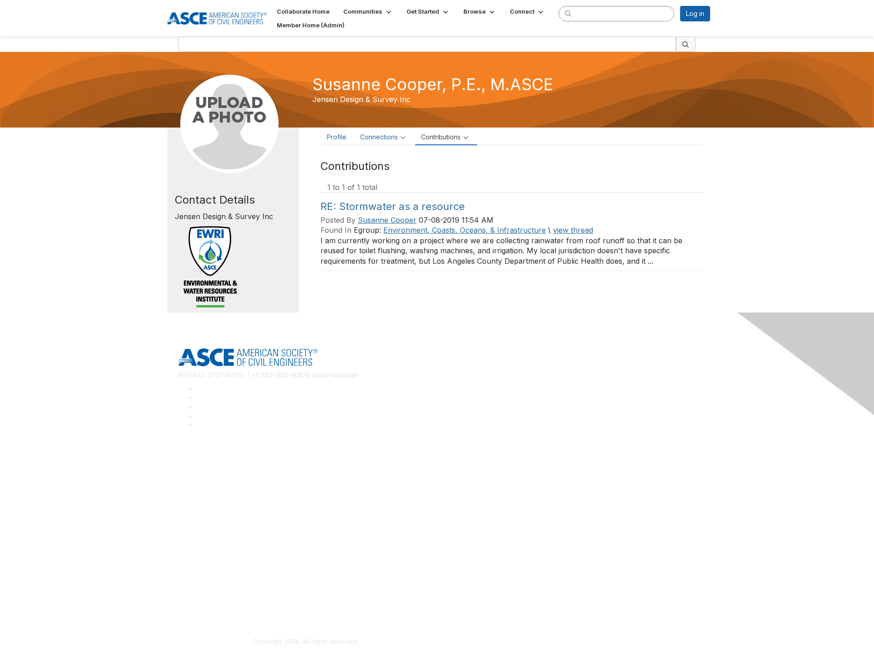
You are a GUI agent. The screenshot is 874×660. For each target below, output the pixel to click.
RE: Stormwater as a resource (392, 206)
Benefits (190, 536)
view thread (573, 230)
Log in (695, 13)
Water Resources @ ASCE (217, 460)
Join (184, 523)
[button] (368, 11)
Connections (379, 137)
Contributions (441, 137)
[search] (568, 13)
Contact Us (194, 549)
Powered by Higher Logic (568, 642)
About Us (191, 585)
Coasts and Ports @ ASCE (216, 473)
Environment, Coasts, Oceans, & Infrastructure (464, 230)
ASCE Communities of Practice (223, 487)
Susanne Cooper (387, 220)
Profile (336, 137)
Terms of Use (198, 599)
